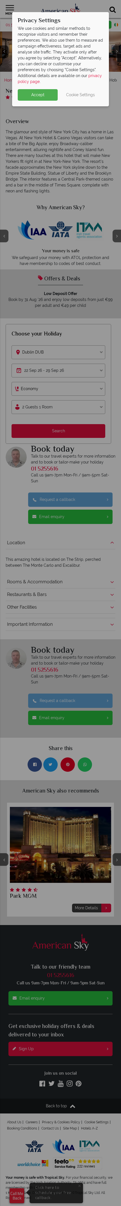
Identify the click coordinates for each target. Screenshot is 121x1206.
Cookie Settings (80, 95)
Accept (37, 95)
